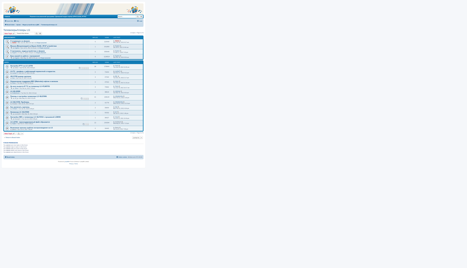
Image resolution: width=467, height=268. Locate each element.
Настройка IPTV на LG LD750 (21, 66)
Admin (14, 42)
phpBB (67, 161)
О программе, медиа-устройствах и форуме (27, 51)
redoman (117, 91)
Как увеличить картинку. (20, 107)
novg (116, 117)
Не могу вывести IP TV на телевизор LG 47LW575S (30, 86)
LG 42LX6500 (15, 91)
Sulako (14, 123)
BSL (116, 76)
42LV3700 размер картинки (20, 76)
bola (13, 78)
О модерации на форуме (20, 41)
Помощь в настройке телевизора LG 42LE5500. (28, 96)
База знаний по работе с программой (25, 56)
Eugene (17, 48)
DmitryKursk (16, 93)
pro (116, 112)
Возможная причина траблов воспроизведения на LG (31, 128)
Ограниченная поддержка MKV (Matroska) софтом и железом (34, 81)
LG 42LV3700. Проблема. (19, 102)
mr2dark (14, 108)
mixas (14, 83)
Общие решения (41, 42)
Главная (7, 16)
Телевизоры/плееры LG (16, 30)
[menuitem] (16, 21)
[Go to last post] (120, 41)
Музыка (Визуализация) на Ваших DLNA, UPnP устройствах (33, 46)
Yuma (116, 65)
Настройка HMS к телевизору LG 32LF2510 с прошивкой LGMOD (35, 117)
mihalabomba (119, 96)
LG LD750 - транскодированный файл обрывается (30, 122)
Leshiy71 (15, 73)
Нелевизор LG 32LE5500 (19, 112)
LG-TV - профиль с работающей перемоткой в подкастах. (33, 71)
